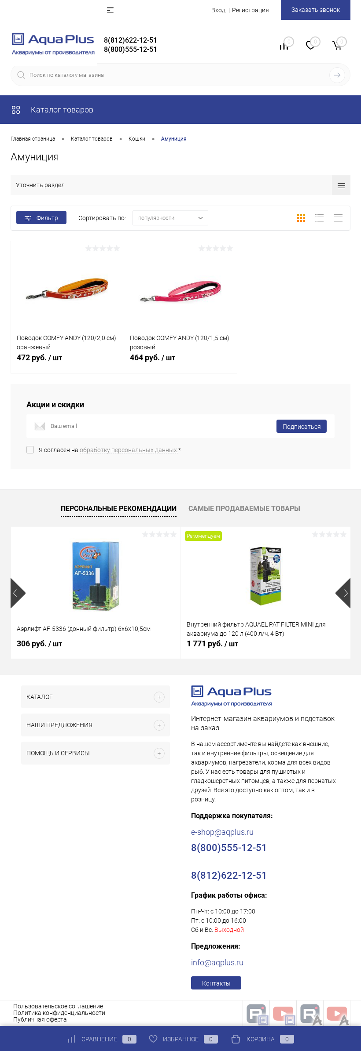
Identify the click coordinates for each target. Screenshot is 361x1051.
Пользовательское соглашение (58, 1006)
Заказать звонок (315, 9)
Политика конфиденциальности (59, 1012)
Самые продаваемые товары (244, 508)
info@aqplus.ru (217, 962)
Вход (218, 10)
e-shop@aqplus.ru (222, 832)
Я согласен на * (110, 449)
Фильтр (47, 217)
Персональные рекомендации (119, 508)
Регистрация (250, 10)
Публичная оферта (40, 1019)
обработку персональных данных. (129, 449)
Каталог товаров (61, 109)
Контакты (216, 983)
